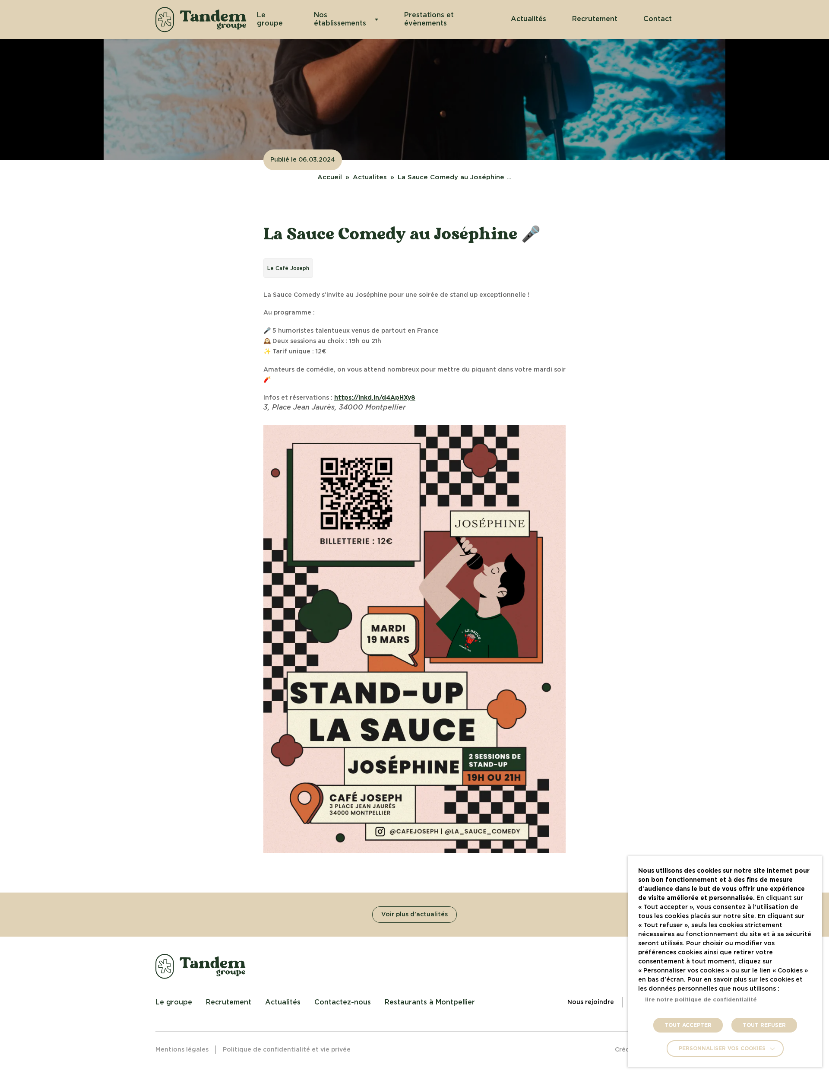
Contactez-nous (342, 1002)
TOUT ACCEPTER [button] (688, 1025)
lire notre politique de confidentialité (701, 1000)
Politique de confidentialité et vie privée (287, 1050)
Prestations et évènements (429, 19)
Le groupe (270, 19)
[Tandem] (201, 19)
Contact (657, 19)
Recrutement (594, 19)
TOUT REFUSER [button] (764, 1025)
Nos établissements (340, 19)
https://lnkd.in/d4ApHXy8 (374, 398)
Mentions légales (182, 1050)
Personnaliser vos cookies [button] (722, 1048)
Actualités (528, 19)
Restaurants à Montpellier (430, 1002)
